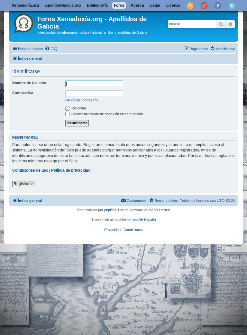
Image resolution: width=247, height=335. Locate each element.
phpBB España (144, 220)
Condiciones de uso (30, 170)
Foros (119, 5)
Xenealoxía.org (25, 5)
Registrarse (24, 184)
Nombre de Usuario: (29, 83)
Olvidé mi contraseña (81, 100)
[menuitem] (51, 49)
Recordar (78, 108)
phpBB (109, 210)
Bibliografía (97, 5)
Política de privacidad (70, 170)
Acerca (137, 5)
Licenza (173, 5)
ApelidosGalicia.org (63, 5)
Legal (155, 5)
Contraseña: (22, 93)
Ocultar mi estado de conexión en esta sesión (106, 114)
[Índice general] (24, 22)
